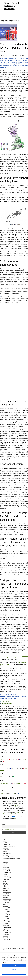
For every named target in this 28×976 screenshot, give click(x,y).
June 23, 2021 (17, 818)
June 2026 (5, 863)
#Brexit (18, 812)
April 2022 (5, 913)
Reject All (14, 973)
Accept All (14, 965)
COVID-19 (5, 848)
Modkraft (14, 768)
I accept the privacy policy (10, 829)
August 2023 (6, 902)
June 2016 (5, 937)
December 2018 (7, 932)
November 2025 (7, 874)
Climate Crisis (6, 844)
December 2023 (7, 899)
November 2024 (7, 893)
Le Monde (2, 768)
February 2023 (6, 907)
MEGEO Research (7, 853)
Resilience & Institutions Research (11, 858)
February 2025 (6, 888)
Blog (4, 839)
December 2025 (7, 872)
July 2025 (5, 881)
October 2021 (6, 918)
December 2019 (7, 927)
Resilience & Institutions (9, 857)
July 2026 (5, 862)
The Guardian (23, 759)
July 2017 (5, 936)
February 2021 (6, 922)
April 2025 (5, 886)
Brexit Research (7, 842)
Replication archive (7, 703)
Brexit (4, 841)
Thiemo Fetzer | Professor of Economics (11, 6)
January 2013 (6, 939)
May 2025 (5, 885)
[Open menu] (23, 12)
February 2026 (6, 869)
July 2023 (5, 904)
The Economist (17, 783)
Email (3, 824)
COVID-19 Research (8, 849)
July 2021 (5, 920)
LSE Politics (3, 793)
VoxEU (13, 793)
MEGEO (5, 851)
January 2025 (6, 890)
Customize (14, 969)
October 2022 (6, 911)
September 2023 (7, 900)
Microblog (5, 855)
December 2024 (7, 892)
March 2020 (6, 925)
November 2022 (7, 909)
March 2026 (6, 867)
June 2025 (5, 883)
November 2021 (7, 916)
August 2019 (6, 929)
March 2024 (6, 895)
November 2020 (7, 923)
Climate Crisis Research (9, 846)
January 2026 (6, 871)
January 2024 (6, 897)
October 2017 (6, 934)
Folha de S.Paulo (4, 776)
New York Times (4, 783)
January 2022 (6, 915)
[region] (14, 964)
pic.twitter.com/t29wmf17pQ (10, 814)
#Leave (16, 805)
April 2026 (5, 865)
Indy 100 (13, 759)
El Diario (2, 759)
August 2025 (6, 879)
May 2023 (5, 906)
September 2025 (7, 878)
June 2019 (5, 930)
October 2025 (6, 876)
